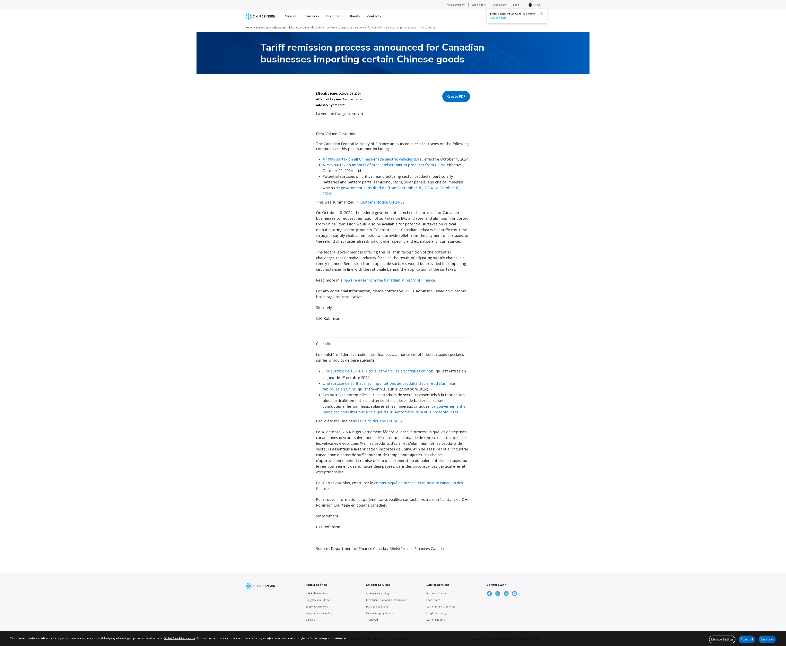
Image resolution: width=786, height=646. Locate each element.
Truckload (372, 619)
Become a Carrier (436, 593)
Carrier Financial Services (440, 606)
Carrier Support (435, 619)
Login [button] (516, 5)
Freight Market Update (319, 600)
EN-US (536, 5)
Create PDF (456, 96)
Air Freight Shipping (377, 593)
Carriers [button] (311, 16)
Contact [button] (373, 16)
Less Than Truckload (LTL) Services (386, 600)
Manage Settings (722, 639)
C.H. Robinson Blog (317, 593)
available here (498, 17)
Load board (499, 5)
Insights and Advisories (285, 27)
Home (249, 27)
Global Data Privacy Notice (179, 638)
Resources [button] (333, 16)
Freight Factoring (436, 613)
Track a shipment (455, 5)
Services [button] (291, 16)
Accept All (747, 639)
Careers (310, 619)
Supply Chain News (317, 606)
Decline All (767, 639)
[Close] (541, 14)
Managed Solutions (377, 606)
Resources (262, 27)
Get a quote (479, 5)
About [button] (354, 16)
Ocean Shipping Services (380, 613)
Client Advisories (312, 27)
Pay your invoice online (319, 613)
